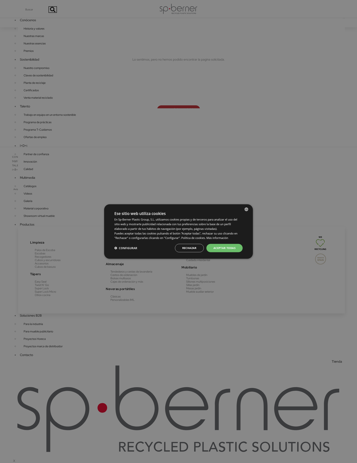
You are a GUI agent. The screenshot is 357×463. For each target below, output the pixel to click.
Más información (217, 238)
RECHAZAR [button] (189, 248)
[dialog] (178, 231)
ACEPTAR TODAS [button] (224, 248)
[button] (125, 248)
